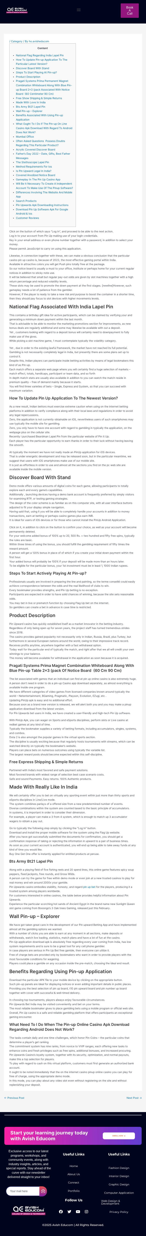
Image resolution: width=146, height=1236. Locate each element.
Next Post (134, 1097)
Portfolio (74, 1190)
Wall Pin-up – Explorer (29, 111)
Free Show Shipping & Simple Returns (39, 98)
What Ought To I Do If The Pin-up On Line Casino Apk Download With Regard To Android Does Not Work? (44, 128)
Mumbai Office (25, 136)
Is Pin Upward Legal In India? (33, 170)
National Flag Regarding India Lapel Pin (40, 55)
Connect (73, 1182)
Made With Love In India (31, 102)
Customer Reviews (27, 217)
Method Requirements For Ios (34, 166)
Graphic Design (119, 1184)
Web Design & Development (110, 1202)
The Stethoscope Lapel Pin (32, 162)
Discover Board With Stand (32, 68)
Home (74, 1166)
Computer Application (119, 1192)
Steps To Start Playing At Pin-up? (36, 72)
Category (16, 41)
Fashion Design (119, 1167)
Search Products (26, 200)
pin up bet (89, 886)
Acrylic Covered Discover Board (35, 149)
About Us (73, 1174)
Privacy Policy (119, 1211)
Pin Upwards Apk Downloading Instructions (42, 205)
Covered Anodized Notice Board (35, 175)
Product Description (28, 76)
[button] (79, 9)
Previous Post (14, 1097)
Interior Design (119, 1176)
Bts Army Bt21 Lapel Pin (30, 106)
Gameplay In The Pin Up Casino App (38, 179)
